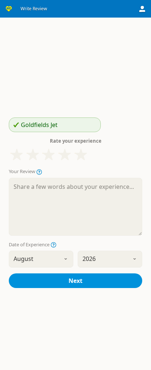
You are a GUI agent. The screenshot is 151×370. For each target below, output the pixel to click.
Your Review (22, 171)
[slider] (49, 155)
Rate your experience (76, 141)
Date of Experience (30, 245)
